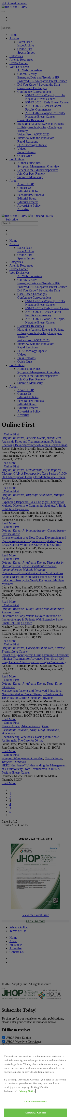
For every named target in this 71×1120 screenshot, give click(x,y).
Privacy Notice (27, 1091)
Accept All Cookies (35, 1112)
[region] (35, 1082)
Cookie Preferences (35, 1101)
